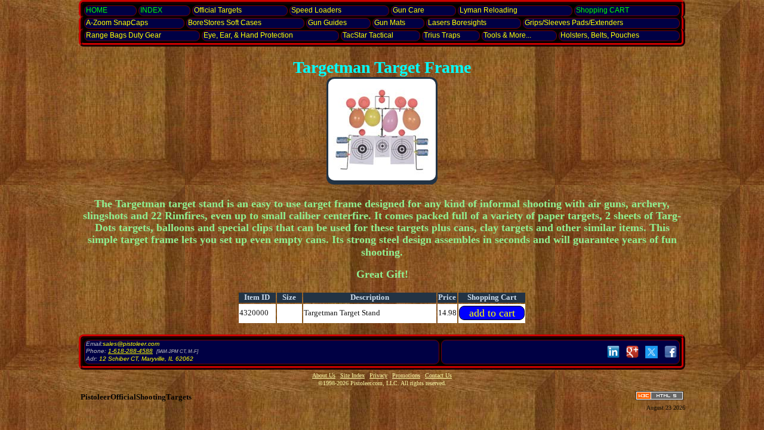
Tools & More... (507, 35)
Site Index (352, 375)
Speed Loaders (316, 10)
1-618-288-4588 (130, 351)
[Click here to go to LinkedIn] (613, 358)
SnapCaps (117, 23)
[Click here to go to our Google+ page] (632, 358)
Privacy (378, 375)
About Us (323, 375)
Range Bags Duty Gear (123, 35)
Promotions (406, 375)
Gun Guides (327, 23)
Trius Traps (442, 35)
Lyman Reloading (488, 10)
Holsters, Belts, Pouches (599, 35)
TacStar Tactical (368, 35)
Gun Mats (389, 23)
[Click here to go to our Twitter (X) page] (651, 358)
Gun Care (408, 10)
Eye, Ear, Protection (248, 35)
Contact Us (438, 375)
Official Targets (218, 10)
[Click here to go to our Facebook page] (670, 358)
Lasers (457, 23)
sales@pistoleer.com (131, 343)
